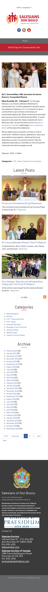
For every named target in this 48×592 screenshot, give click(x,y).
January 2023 (11, 385)
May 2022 (10, 407)
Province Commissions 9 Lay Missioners (21, 203)
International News (13, 324)
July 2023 (10, 369)
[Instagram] (24, 30)
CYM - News (17, 161)
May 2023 (10, 375)
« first (5, 436)
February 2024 (11, 351)
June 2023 (10, 372)
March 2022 (10, 412)
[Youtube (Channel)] (29, 30)
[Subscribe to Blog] (44, 296)
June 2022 (10, 404)
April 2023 (10, 377)
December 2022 (12, 388)
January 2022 (11, 418)
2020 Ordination (12, 314)
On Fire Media (30, 578)
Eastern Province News (32, 161)
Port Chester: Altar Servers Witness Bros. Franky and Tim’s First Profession (22, 282)
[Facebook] (19, 30)
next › (39, 436)
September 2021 (12, 428)
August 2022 (11, 399)
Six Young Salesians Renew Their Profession (24, 242)
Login (38, 578)
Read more (22, 209)
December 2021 (12, 420)
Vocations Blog (12, 330)
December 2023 (12, 356)
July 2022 (10, 402)
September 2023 (12, 364)
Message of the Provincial (16, 327)
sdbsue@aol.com (10, 546)
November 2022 (12, 391)
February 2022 (11, 415)
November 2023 (12, 359)
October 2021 (11, 426)
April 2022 (10, 410)
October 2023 (11, 361)
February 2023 (11, 383)
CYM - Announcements (15, 319)
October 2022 (11, 393)
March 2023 (10, 380)
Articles (9, 316)
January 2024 (11, 353)
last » (5, 440)
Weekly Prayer (11, 332)
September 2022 (12, 396)
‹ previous (15, 436)
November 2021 (12, 423)
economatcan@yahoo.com (15, 561)
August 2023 (11, 367)
